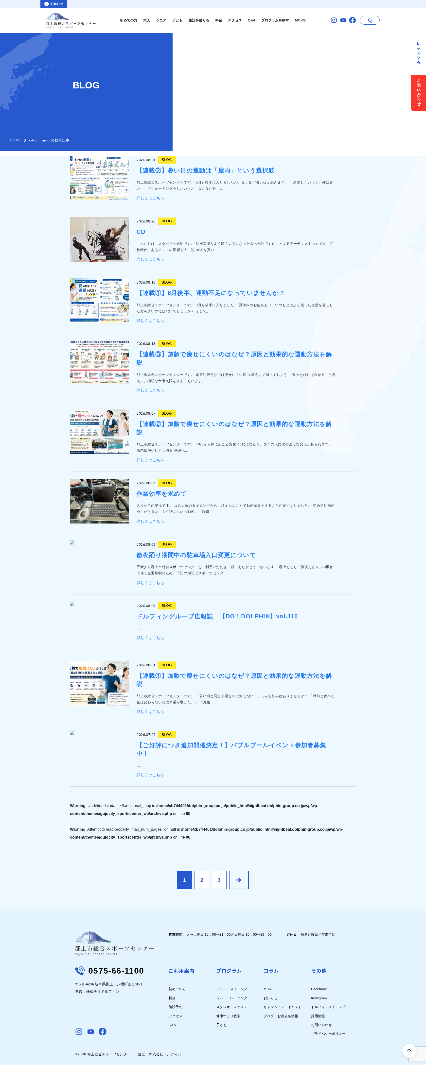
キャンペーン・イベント (283, 1007)
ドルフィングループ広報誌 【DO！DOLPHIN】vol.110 (217, 616)
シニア (161, 20)
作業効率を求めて (162, 493)
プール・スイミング (231, 989)
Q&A (251, 20)
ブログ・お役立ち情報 (281, 1016)
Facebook (319, 989)
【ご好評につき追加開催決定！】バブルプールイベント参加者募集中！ (231, 749)
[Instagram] (333, 20)
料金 (218, 20)
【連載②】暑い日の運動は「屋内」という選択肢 (206, 170)
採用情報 (318, 1016)
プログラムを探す (275, 20)
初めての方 (128, 20)
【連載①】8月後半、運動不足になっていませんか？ (211, 292)
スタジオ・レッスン (231, 1007)
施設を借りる (199, 20)
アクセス (235, 20)
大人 (146, 20)
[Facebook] (352, 20)
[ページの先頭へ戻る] (409, 1051)
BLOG (167, 160)
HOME (15, 140)
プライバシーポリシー (328, 1034)
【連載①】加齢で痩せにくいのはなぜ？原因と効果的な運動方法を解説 (234, 679)
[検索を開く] (370, 20)
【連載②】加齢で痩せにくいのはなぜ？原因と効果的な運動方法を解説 (234, 428)
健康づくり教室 (228, 1016)
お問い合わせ (321, 1025)
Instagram (319, 998)
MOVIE (300, 20)
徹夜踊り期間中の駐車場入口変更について (196, 555)
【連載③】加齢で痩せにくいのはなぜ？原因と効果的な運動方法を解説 (234, 358)
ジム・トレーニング (231, 998)
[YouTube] (343, 20)
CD (141, 231)
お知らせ (270, 998)
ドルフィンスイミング (328, 1007)
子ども (177, 20)
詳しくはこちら (150, 198)
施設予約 (175, 1007)
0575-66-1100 (116, 970)
